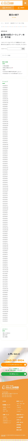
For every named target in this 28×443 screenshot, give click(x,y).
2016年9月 (5, 292)
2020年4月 (5, 220)
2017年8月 (5, 275)
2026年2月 (5, 95)
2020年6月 (5, 216)
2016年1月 (5, 305)
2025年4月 (5, 114)
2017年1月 (5, 286)
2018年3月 (5, 262)
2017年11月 (5, 269)
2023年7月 (5, 153)
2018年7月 (5, 254)
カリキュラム (20, 409)
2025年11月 (5, 100)
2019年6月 (5, 233)
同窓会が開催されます (7, 67)
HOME (4, 401)
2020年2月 (5, 224)
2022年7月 (5, 174)
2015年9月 (5, 313)
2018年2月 (5, 264)
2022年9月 (5, 171)
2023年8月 (5, 152)
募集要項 (5, 417)
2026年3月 (5, 93)
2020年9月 (5, 210)
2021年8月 (5, 193)
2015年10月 (5, 311)
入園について (6, 414)
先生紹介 (19, 411)
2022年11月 (5, 167)
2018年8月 (5, 252)
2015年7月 (5, 315)
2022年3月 (5, 182)
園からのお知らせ (6, 333)
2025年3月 (5, 115)
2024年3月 (5, 138)
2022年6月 (5, 176)
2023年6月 (5, 155)
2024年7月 (5, 131)
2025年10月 (5, 102)
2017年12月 (5, 267)
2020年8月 (5, 212)
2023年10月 (5, 148)
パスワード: (4, 48)
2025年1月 (5, 119)
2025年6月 (5, 110)
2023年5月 (5, 157)
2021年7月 (5, 195)
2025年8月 (5, 106)
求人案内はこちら (14, 374)
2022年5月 (5, 178)
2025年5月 (5, 112)
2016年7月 (5, 296)
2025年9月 (5, 104)
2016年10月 (5, 290)
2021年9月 (5, 191)
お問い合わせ (20, 422)
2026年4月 (5, 91)
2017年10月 (5, 271)
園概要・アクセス (6, 407)
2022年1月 (5, 184)
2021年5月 (5, 199)
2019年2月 (5, 241)
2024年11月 (5, 123)
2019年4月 (5, 237)
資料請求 (19, 427)
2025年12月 (5, 98)
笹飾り (4, 69)
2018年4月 (5, 260)
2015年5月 (5, 319)
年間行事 (19, 407)
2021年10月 (5, 190)
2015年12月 (5, 307)
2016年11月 (5, 288)
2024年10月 (5, 125)
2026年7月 (5, 85)
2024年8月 (5, 129)
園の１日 (19, 405)
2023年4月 (5, 159)
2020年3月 (5, 222)
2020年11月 (5, 207)
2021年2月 (5, 203)
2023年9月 (5, 150)
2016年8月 (5, 294)
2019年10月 (5, 229)
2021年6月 (5, 197)
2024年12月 (5, 121)
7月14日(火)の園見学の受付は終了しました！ (12, 71)
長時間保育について (7, 420)
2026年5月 (5, 89)
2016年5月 (5, 300)
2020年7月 (5, 214)
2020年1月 (5, 226)
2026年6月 (5, 87)
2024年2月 (5, 140)
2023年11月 (5, 146)
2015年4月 (5, 321)
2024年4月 (5, 136)
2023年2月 (5, 163)
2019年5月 (5, 235)
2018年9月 (5, 250)
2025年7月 (5, 108)
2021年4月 (5, 201)
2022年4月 (5, 180)
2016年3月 (5, 302)
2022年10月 (5, 169)
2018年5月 (5, 258)
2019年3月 (5, 239)
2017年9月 (5, 273)
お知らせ (19, 419)
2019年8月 (5, 231)
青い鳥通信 (5, 336)
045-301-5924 (15, 360)
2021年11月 (5, 188)
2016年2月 (5, 303)
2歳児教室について (7, 422)
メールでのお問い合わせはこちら (14, 364)
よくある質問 (20, 417)
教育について (20, 401)
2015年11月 (5, 309)
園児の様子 (5, 334)
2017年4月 (5, 283)
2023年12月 (5, 144)
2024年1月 (5, 142)
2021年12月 (5, 186)
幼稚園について (6, 404)
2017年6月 (5, 279)
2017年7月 (5, 277)
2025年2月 (5, 117)
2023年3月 (5, 161)
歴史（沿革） (6, 411)
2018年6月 (5, 256)
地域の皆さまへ (20, 414)
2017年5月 (5, 281)
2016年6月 (5, 298)
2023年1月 (5, 165)
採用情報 (19, 424)
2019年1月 (5, 243)
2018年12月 (5, 245)
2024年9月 (5, 127)
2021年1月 (5, 205)
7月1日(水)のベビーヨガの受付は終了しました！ (13, 73)
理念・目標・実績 (20, 403)
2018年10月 (5, 248)
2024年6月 (5, 133)
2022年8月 (5, 172)
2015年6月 (5, 317)
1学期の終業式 (6, 65)
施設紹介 (5, 409)
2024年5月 (5, 134)
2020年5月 (5, 218)
